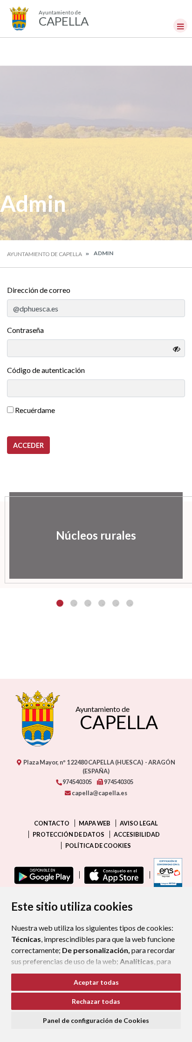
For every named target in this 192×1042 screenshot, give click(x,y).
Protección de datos (68, 834)
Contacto (51, 823)
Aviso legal (139, 823)
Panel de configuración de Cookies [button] (96, 1020)
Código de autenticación (46, 369)
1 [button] (59, 603)
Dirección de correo (38, 289)
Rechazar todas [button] (96, 1001)
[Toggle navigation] (180, 26)
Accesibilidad (137, 834)
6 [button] (129, 603)
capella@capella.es (99, 793)
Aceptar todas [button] (96, 982)
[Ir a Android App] (42, 875)
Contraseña (25, 329)
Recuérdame (34, 410)
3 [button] (87, 603)
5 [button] (115, 603)
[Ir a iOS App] (112, 875)
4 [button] (101, 603)
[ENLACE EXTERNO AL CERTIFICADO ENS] (166, 875)
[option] (96, 535)
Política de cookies (98, 845)
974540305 (77, 781)
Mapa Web (94, 823)
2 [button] (73, 603)
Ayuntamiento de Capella (44, 253)
